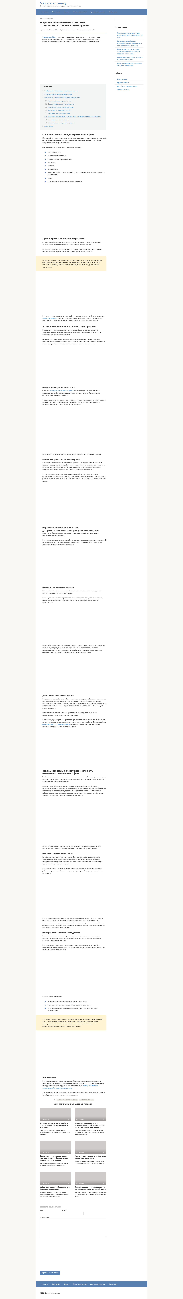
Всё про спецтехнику (53, 3)
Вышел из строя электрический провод (61, 104)
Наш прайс (56, 12)
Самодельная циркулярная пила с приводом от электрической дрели (90, 1188)
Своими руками (72, 1100)
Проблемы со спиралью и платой (59, 110)
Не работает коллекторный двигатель (60, 107)
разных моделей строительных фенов (56, 724)
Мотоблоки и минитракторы (127, 86)
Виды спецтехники (80, 12)
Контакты (44, 12)
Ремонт (61, 1100)
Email (64, 1210)
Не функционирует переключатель (59, 101)
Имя (42, 1210)
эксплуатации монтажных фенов (61, 391)
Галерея (66, 12)
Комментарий (44, 1217)
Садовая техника (123, 90)
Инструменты (70, 30)
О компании (113, 12)
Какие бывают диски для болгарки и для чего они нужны (90, 1157)
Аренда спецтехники (97, 12)
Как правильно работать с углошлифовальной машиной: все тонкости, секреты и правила (90, 1125)
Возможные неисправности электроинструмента (62, 98)
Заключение (48, 126)
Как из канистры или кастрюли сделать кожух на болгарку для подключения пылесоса (54, 1158)
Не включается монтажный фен (58, 120)
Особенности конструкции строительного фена (61, 91)
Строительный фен (49, 37)
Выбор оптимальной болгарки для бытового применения (55, 1188)
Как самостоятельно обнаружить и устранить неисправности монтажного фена (72, 117)
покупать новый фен (49, 318)
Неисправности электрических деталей (61, 123)
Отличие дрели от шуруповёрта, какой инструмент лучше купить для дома (54, 1125)
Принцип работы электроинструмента (58, 94)
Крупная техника (123, 83)
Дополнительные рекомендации (59, 113)
